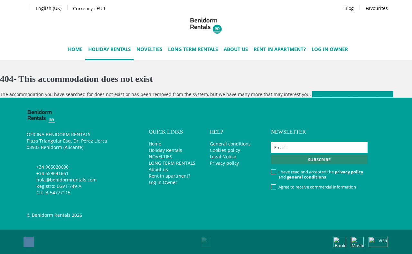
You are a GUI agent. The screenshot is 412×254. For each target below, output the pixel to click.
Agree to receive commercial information (317, 186)
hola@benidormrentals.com (66, 180)
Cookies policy (225, 150)
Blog (349, 8)
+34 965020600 (52, 167)
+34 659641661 (52, 173)
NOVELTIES (149, 49)
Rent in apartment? (280, 49)
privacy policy (349, 172)
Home (75, 49)
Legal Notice (223, 156)
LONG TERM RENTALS (193, 49)
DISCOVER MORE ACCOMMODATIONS (352, 94)
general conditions (306, 177)
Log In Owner (330, 49)
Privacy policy (224, 163)
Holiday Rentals (109, 49)
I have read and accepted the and (320, 174)
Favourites (377, 8)
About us (236, 49)
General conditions (230, 144)
